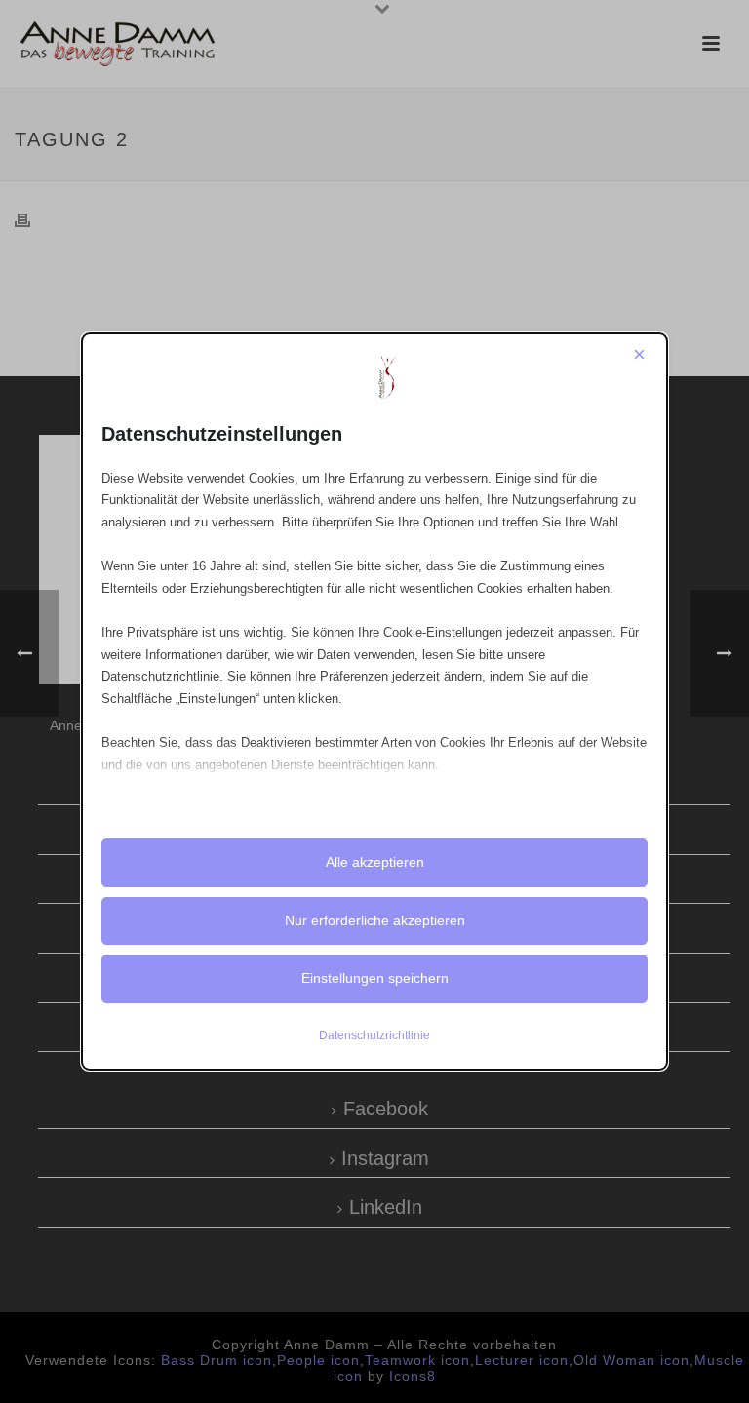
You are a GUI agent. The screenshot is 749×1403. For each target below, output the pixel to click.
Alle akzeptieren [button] (375, 862)
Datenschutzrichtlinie (374, 1035)
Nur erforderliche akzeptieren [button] (375, 920)
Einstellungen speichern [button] (375, 978)
